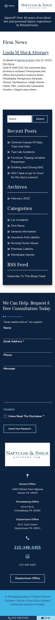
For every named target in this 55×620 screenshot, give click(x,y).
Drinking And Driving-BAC (27, 167)
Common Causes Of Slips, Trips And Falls (27, 144)
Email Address (14, 341)
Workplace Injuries (22, 255)
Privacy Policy (33, 600)
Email (47, 618)
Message (9, 368)
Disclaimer (9, 409)
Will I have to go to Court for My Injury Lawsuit (27, 175)
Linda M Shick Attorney (26, 53)
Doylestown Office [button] (27, 578)
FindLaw (41, 604)
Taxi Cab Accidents (23, 152)
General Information (23, 231)
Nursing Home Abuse (24, 243)
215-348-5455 (27, 547)
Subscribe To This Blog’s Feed (26, 276)
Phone (8, 355)
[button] (9, 5)
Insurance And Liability (25, 237)
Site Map (20, 600)
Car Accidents (19, 220)
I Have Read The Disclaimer (26, 416)
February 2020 (20, 198)
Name (7, 328)
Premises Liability (22, 249)
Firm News (8, 64)
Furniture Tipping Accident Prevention (28, 160)
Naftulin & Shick (25, 60)
